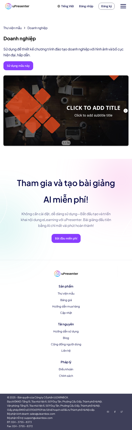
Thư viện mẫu (12, 28)
